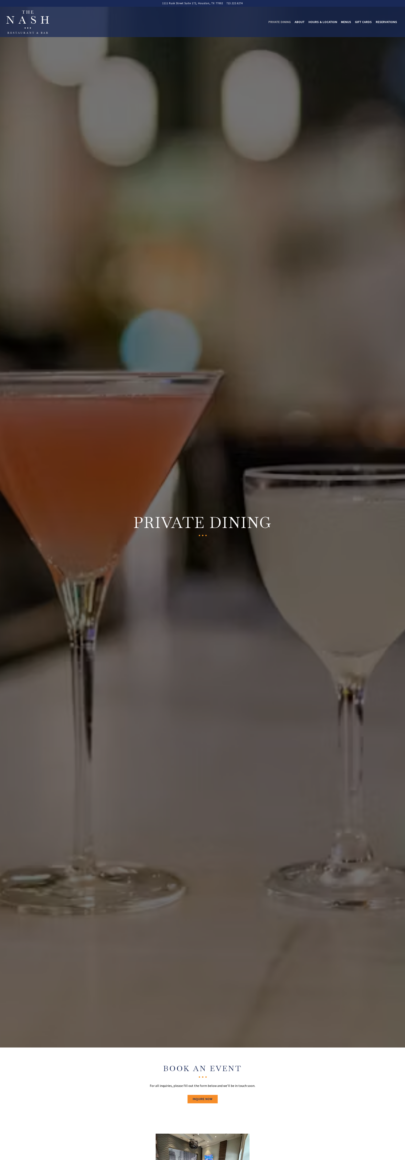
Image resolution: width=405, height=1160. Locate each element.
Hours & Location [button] (323, 22)
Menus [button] (346, 22)
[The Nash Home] (29, 21)
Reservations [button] (386, 22)
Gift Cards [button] (363, 22)
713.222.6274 (234, 3)
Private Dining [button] (280, 22)
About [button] (300, 22)
